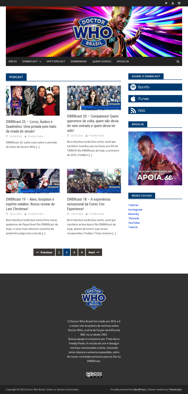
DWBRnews (79, 61)
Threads (133, 218)
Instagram (135, 209)
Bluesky (133, 214)
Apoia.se (123, 61)
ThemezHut (175, 389)
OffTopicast (55, 61)
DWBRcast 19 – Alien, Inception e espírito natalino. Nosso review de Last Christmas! (30, 204)
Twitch (133, 227)
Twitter (133, 205)
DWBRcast (30, 61)
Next (91, 252)
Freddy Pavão (35, 136)
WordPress (139, 389)
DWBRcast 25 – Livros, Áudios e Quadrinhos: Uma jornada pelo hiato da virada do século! (31, 126)
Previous (46, 252)
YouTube (134, 222)
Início (13, 61)
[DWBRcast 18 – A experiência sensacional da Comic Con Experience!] (94, 181)
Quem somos (101, 61)
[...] (38, 147)
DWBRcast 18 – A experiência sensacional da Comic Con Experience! (88, 204)
